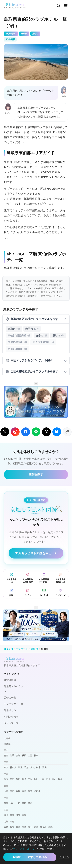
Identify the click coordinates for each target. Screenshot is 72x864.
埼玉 (20, 767)
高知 (18, 815)
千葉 (26, 767)
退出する (64, 857)
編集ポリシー (11, 710)
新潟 (12, 779)
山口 (18, 803)
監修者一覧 (10, 697)
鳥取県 (34, 648)
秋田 (24, 755)
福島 (36, 755)
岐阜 (24, 779)
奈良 (24, 791)
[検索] (58, 6)
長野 (36, 779)
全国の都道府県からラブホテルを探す (34, 371)
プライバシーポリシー (25, 849)
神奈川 (13, 767)
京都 (12, 791)
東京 (6, 767)
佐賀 (12, 826)
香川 (6, 815)
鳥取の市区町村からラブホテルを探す (34, 319)
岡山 (12, 803)
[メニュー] (66, 5)
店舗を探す (36, 474)
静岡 (18, 779)
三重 (30, 779)
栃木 (38, 767)
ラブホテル (22, 648)
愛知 (6, 779)
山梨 (42, 779)
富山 (54, 779)
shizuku (8, 648)
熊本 (24, 826)
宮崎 (36, 826)
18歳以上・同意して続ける (30, 857)
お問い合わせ (11, 716)
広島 (6, 803)
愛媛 (12, 815)
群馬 (44, 767)
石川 (48, 779)
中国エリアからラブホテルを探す (32, 360)
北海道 (7, 743)
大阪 (6, 791)
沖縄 (50, 826)
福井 (60, 779)
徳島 (24, 815)
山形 (30, 755)
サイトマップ (11, 723)
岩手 (12, 755)
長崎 (18, 826)
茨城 (32, 767)
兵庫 (18, 791)
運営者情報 (10, 680)
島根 (30, 803)
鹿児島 (43, 826)
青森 (6, 755)
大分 (30, 826)
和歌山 (37, 791)
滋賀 (30, 791)
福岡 (6, 826)
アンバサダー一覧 (13, 704)
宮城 (18, 755)
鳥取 (24, 803)
